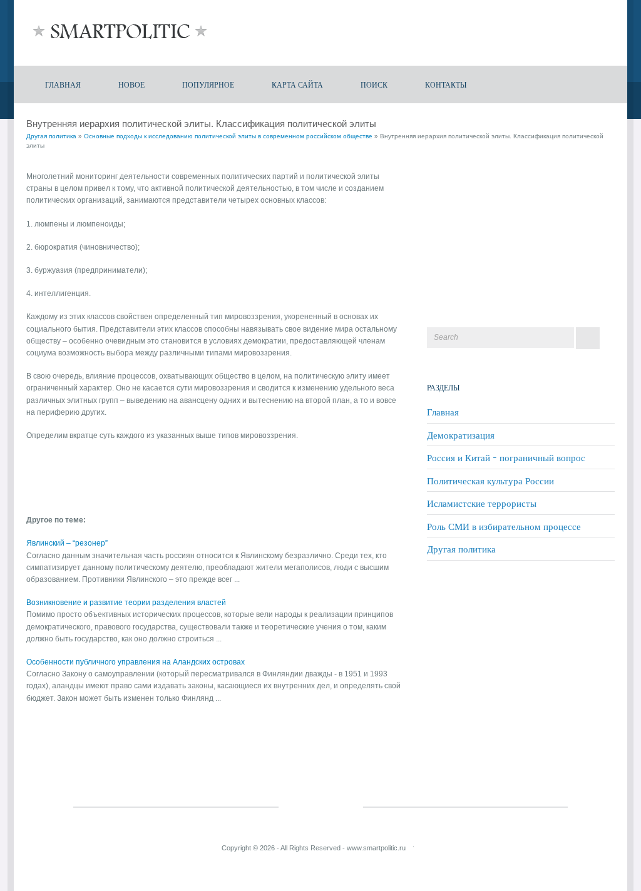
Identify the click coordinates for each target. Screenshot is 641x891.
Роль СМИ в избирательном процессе (504, 526)
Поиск (374, 84)
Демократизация (461, 435)
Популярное (208, 84)
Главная (63, 84)
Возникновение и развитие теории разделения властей (126, 602)
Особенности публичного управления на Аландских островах (135, 662)
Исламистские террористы (481, 503)
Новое (131, 84)
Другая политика (51, 136)
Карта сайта (297, 84)
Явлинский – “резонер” (67, 543)
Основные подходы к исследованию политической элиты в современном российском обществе (228, 136)
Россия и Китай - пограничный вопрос (506, 457)
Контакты (445, 84)
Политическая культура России (490, 480)
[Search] (588, 338)
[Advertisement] (172, 473)
